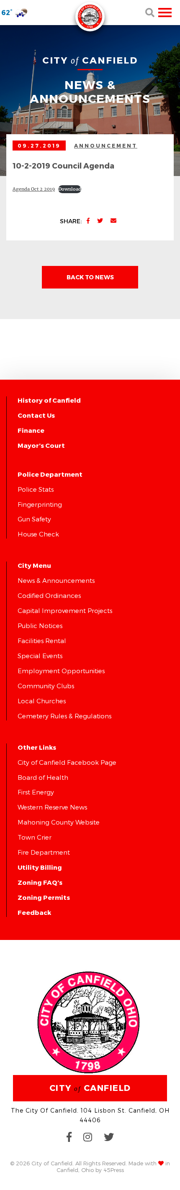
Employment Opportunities (61, 670)
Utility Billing (40, 867)
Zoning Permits (44, 897)
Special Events (40, 655)
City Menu (34, 565)
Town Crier (34, 837)
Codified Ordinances (49, 595)
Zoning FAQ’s (40, 882)
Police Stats (36, 489)
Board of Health (43, 777)
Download (69, 189)
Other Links (37, 747)
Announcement (105, 145)
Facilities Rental (42, 640)
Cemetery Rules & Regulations (64, 716)
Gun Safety (34, 519)
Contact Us (36, 415)
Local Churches (42, 701)
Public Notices (40, 625)
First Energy (36, 792)
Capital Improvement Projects (65, 610)
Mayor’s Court (41, 445)
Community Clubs (46, 685)
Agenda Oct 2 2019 (34, 189)
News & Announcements (56, 580)
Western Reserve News (52, 807)
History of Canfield (49, 400)
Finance (31, 430)
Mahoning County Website (59, 822)
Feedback (34, 912)
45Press (113, 1170)
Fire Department (44, 852)
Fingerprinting (40, 504)
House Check (38, 534)
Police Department (50, 474)
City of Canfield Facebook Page (67, 762)
